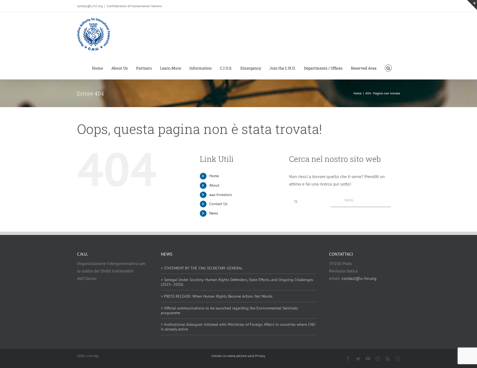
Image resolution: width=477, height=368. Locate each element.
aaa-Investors (220, 194)
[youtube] (368, 358)
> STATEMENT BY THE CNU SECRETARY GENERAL (202, 268)
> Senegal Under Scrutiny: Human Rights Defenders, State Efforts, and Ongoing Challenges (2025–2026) (237, 282)
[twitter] (358, 358)
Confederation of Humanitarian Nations (134, 6)
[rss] (388, 358)
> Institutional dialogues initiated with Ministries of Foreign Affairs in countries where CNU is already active (238, 327)
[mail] (398, 358)
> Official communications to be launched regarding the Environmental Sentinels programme (229, 310)
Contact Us (218, 203)
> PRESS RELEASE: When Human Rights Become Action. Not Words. (217, 296)
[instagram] (378, 358)
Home (214, 175)
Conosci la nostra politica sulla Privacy (238, 356)
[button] (388, 67)
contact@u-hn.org (359, 278)
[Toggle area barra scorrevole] (472, 5)
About (214, 185)
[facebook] (348, 358)
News (213, 213)
